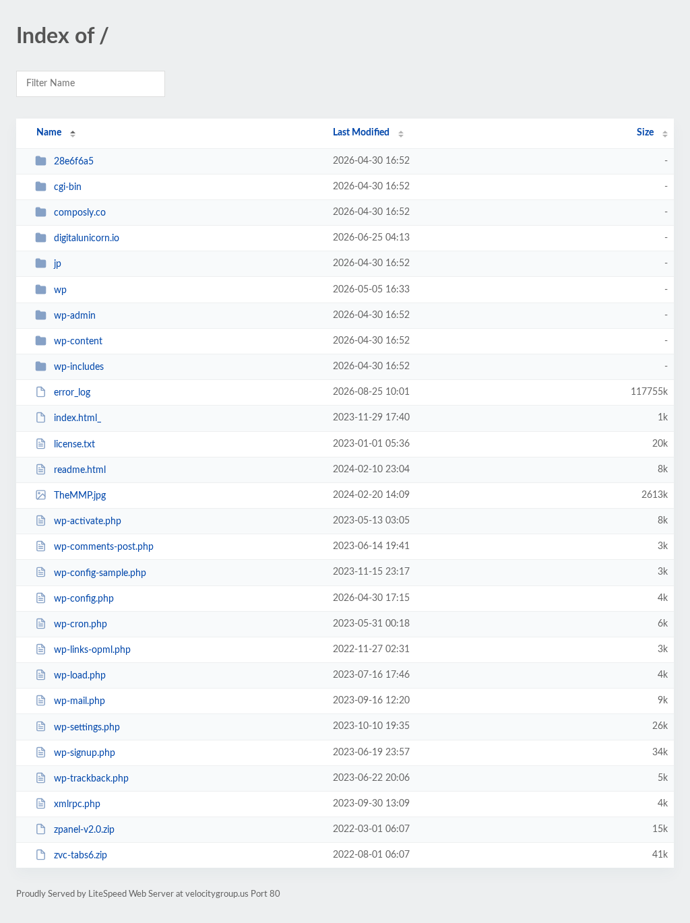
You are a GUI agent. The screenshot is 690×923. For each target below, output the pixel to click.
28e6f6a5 (74, 161)
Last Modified (361, 132)
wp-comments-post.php (104, 547)
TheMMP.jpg (80, 496)
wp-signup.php (84, 753)
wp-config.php (84, 599)
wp (60, 290)
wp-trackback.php (91, 779)
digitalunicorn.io (86, 238)
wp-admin (75, 316)
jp (57, 264)
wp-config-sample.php (100, 572)
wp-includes (79, 367)
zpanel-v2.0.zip (84, 830)
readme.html (80, 470)
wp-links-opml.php (92, 650)
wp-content (78, 341)
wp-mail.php (79, 701)
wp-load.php (80, 675)
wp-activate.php (87, 521)
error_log (72, 392)
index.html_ (77, 418)
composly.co (80, 213)
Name (48, 132)
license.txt (74, 444)
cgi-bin (68, 187)
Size (645, 132)
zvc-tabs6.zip (80, 855)
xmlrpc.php (77, 804)
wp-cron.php (80, 624)
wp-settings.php (87, 727)
